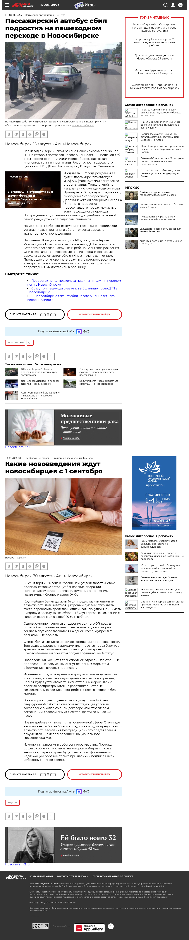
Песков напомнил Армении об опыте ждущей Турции (161, 205)
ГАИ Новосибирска (83, 125)
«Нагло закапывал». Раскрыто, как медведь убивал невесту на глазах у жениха (161, 592)
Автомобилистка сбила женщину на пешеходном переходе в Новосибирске (40, 395)
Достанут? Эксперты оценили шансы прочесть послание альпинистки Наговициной (162, 604)
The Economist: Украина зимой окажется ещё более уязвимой (157, 218)
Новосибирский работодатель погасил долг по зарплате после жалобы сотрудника (154, 27)
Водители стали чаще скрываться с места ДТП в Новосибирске (98, 382)
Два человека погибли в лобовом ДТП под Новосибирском (40, 382)
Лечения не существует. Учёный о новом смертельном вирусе (160, 579)
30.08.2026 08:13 (14, 458)
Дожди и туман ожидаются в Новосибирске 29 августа (154, 57)
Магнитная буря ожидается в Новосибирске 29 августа (154, 72)
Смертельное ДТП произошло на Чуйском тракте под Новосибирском (154, 86)
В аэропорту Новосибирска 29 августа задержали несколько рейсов (154, 42)
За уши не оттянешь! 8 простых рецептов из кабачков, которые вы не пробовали (162, 556)
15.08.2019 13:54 (13, 15)
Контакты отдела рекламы (72, 876)
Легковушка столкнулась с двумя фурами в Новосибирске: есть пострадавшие (98, 372)
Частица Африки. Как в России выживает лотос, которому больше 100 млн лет (161, 112)
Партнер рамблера (61, 926)
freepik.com (21, 557)
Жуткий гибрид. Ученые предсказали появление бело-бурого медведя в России (162, 149)
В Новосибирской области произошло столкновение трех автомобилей (39, 372)
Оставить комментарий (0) (94, 314)
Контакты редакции (41, 876)
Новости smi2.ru (17, 447)
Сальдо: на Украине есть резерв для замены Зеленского (160, 230)
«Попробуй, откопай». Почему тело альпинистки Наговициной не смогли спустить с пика (161, 568)
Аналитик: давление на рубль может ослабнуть (161, 242)
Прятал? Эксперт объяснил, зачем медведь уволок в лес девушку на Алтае (160, 173)
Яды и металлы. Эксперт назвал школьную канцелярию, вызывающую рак (159, 544)
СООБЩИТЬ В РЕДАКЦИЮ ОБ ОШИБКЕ (113, 876)
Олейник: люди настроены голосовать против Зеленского (158, 193)
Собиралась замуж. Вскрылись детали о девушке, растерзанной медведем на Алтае (160, 137)
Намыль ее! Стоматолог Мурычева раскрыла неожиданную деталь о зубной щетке (160, 124)
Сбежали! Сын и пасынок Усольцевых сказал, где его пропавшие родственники (162, 161)
